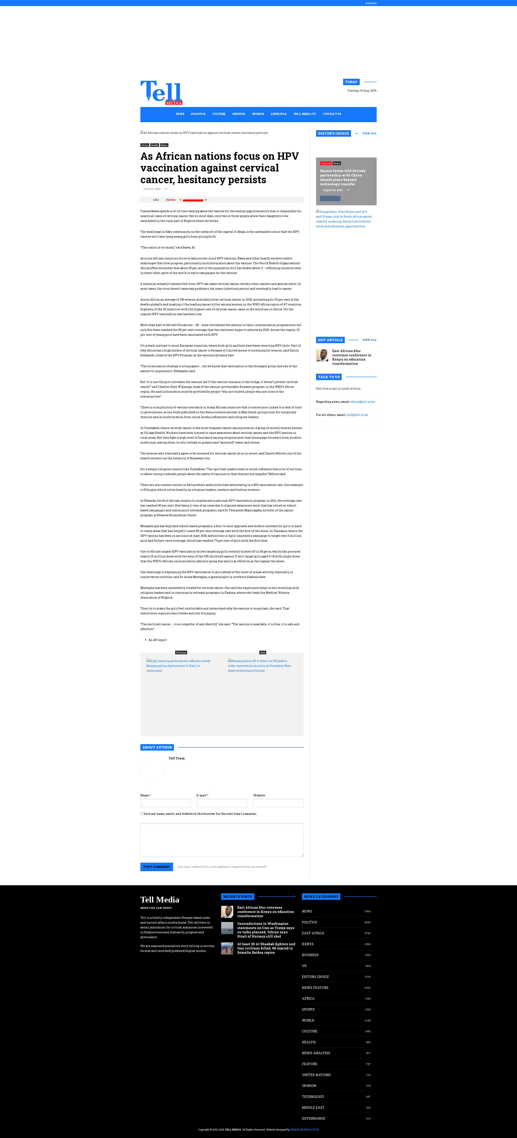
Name (145, 795)
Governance (313, 1118)
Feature (309, 1064)
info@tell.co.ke (357, 415)
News (164, 145)
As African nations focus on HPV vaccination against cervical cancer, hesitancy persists (219, 167)
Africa (144, 145)
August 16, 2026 (333, 190)
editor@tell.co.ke (362, 402)
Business (310, 955)
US (304, 966)
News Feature (315, 987)
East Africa (313, 933)
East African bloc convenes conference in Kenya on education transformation (351, 357)
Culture (309, 1031)
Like (156, 199)
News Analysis (316, 1053)
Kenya (308, 944)
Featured (326, 163)
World (308, 1020)
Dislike (170, 199)
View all (369, 133)
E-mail (202, 795)
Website (259, 795)
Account (371, 3)
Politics (309, 922)
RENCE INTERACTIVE (304, 1129)
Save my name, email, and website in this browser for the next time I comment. (200, 814)
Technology (313, 1096)
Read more (330, 198)
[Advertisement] (258, 42)
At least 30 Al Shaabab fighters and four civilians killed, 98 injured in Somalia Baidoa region (266, 948)
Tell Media (159, 899)
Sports (308, 1009)
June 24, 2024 (152, 188)
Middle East (313, 1107)
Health (154, 145)
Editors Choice (315, 976)
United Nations (316, 1075)
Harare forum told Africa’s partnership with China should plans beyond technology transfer (343, 177)
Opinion (309, 1085)
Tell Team (177, 758)
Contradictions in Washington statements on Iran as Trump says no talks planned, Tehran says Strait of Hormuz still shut (265, 929)
